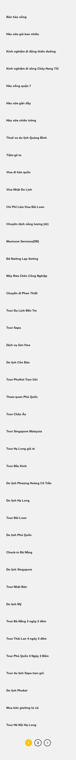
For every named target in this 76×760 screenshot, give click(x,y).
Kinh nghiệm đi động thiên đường (31, 51)
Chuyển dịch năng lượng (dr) (27, 224)
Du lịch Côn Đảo (18, 362)
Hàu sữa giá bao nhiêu (22, 34)
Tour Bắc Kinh (16, 466)
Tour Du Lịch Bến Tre (21, 310)
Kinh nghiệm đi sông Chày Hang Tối (32, 68)
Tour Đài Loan (16, 517)
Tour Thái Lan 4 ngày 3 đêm (26, 638)
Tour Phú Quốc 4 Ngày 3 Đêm (27, 656)
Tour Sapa (13, 327)
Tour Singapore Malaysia (24, 431)
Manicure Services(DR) (22, 241)
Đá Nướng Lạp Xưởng (22, 258)
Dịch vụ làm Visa (18, 345)
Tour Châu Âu (16, 414)
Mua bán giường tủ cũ (22, 707)
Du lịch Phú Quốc (19, 535)
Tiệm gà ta (13, 155)
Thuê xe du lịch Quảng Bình (26, 137)
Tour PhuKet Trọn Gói (22, 379)
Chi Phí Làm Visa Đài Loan (25, 207)
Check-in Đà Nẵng (19, 552)
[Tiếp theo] (47, 742)
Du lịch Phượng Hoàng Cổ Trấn (29, 483)
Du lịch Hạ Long (18, 500)
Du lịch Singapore (19, 569)
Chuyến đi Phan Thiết (22, 293)
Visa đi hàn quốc (18, 172)
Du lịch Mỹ (14, 604)
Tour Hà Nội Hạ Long (21, 725)
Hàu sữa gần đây (18, 103)
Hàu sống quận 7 (18, 86)
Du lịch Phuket (16, 690)
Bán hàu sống (16, 17)
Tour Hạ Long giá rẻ (20, 448)
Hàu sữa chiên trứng (21, 120)
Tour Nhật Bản (16, 586)
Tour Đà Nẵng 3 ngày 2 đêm (26, 621)
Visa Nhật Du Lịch (19, 189)
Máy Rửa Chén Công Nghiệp (26, 276)
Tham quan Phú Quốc (22, 397)
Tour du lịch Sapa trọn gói (25, 673)
